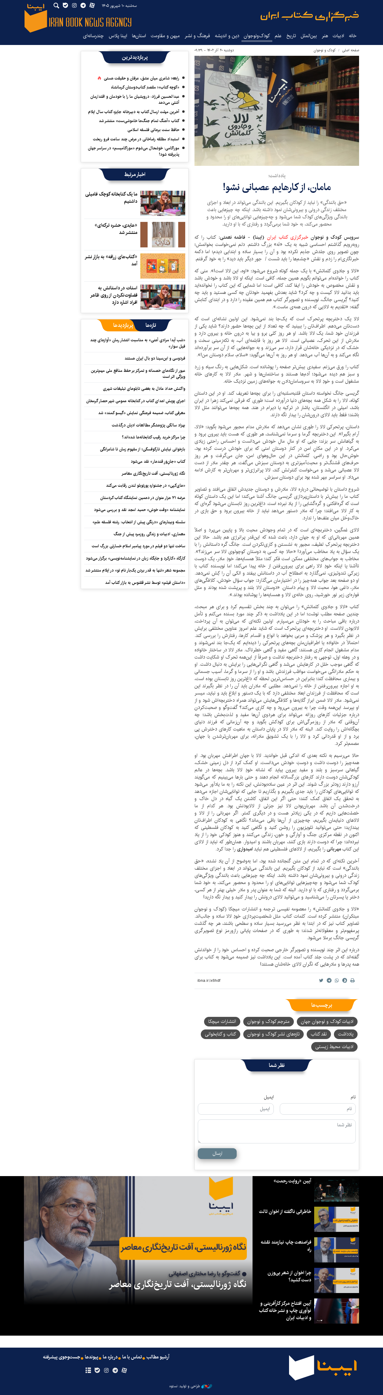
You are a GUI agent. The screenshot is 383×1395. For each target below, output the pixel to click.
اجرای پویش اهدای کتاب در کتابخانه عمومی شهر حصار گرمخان (135, 401)
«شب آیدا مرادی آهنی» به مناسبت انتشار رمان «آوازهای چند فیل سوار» (137, 343)
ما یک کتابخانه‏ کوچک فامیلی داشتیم (111, 197)
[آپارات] (124, 1370)
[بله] (97, 1370)
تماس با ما (132, 1357)
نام (353, 1097)
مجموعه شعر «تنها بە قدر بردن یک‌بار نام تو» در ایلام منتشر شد (135, 570)
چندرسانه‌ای (93, 36)
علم (278, 36)
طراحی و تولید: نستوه (184, 1386)
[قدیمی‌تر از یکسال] (162, 203)
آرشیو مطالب (158, 1357)
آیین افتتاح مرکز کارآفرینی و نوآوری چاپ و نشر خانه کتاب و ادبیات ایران (285, 1310)
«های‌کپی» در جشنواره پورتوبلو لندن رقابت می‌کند (145, 485)
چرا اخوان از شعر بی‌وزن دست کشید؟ (289, 1276)
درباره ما (110, 1357)
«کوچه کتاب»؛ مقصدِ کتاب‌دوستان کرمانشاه (145, 87)
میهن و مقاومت (165, 36)
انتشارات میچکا (222, 1021)
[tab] (150, 325)
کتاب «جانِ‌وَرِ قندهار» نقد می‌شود (158, 461)
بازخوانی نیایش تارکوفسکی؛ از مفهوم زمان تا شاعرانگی (142, 449)
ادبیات (338, 36)
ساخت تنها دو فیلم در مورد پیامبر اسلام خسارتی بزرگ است (138, 546)
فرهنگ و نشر (197, 36)
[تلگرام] (115, 1370)
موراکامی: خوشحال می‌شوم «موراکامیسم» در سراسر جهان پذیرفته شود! (133, 151)
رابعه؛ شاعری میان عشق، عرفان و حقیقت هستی (141, 78)
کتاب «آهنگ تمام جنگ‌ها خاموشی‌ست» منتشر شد (139, 121)
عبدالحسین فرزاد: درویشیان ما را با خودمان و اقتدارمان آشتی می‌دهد (134, 99)
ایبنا (309, 16)
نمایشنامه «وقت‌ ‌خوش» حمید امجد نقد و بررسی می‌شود (139, 509)
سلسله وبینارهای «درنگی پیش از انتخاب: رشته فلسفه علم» (138, 522)
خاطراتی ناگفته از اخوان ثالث (285, 1212)
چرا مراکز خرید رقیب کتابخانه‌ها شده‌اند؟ (153, 437)
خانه (353, 36)
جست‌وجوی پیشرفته (61, 1357)
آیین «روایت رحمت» (292, 1181)
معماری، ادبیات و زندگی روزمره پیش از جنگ (149, 534)
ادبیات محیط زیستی (334, 1047)
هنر (325, 36)
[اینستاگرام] (106, 1370)
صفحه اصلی (350, 50)
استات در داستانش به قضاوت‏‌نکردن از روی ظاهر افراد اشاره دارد (114, 295)
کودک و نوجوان (325, 50)
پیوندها (91, 1357)
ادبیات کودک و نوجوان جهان (327, 1021)
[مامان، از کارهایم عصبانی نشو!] (276, 111)
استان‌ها (139, 36)
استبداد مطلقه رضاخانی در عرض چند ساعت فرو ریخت (136, 139)
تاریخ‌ (291, 36)
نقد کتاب (319, 1034)
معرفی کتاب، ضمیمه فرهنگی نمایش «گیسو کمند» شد (141, 413)
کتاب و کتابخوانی (220, 1034)
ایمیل (269, 1097)
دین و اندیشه (227, 36)
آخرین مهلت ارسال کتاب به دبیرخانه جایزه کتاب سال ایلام (133, 112)
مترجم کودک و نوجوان (268, 1021)
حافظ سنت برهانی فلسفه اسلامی (153, 130)
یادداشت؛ (276, 176)
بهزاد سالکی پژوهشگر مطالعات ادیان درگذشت (148, 425)
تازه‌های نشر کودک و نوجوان (273, 1034)
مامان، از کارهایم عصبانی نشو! (277, 187)
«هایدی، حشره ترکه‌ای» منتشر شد (116, 229)
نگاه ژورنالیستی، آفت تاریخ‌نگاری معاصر (153, 473)
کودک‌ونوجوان (257, 36)
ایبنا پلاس (118, 36)
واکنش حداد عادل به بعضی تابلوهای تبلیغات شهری (143, 388)
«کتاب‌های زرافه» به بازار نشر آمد (111, 260)
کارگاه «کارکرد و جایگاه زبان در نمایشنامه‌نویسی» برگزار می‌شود (135, 558)
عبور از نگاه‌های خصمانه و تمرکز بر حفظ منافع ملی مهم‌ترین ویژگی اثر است (138, 373)
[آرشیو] (88, 1370)
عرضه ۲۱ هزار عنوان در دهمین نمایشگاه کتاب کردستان (142, 497)
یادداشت (345, 1034)
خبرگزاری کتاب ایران (289, 237)
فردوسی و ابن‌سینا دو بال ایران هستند (154, 358)
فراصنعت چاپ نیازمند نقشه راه (286, 1245)
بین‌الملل (309, 36)
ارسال (217, 1153)
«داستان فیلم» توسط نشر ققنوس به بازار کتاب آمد (145, 582)
